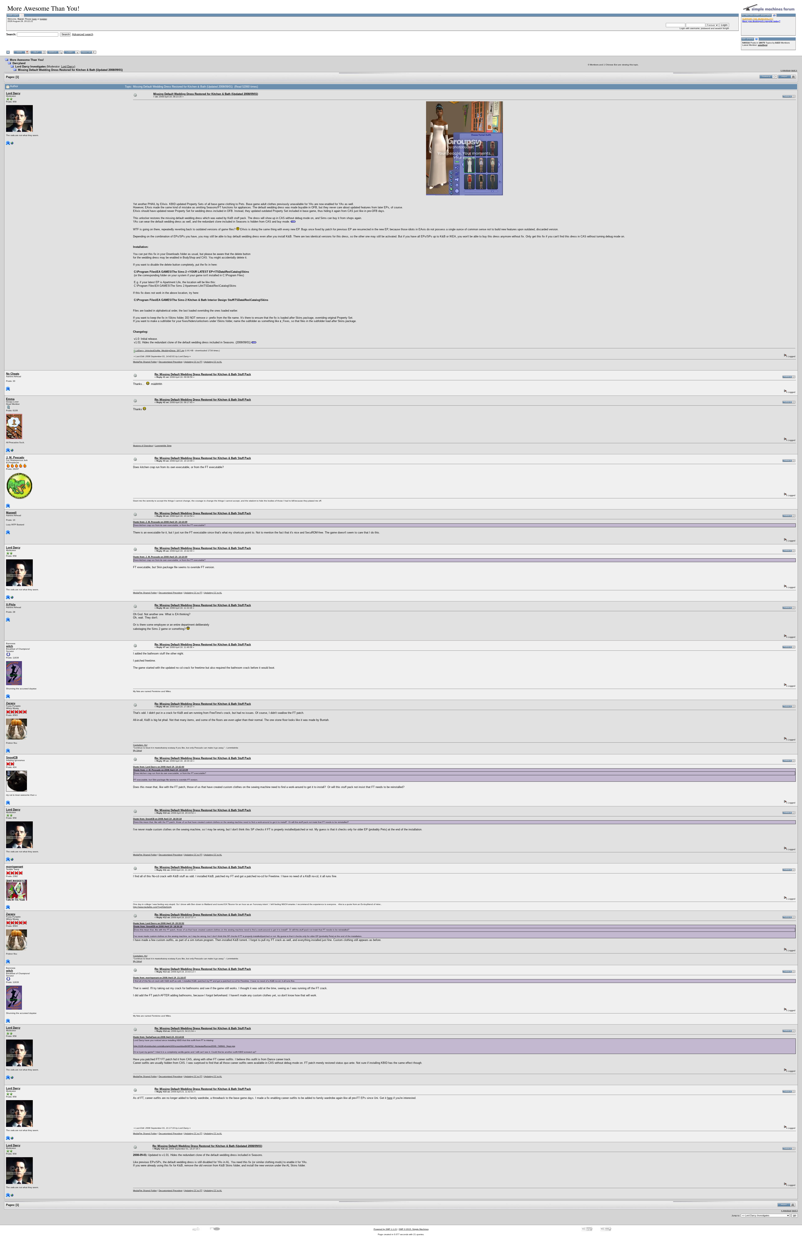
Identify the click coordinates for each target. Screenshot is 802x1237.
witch (9, 646)
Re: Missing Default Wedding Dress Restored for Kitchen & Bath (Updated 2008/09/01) (207, 1146)
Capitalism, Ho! (140, 745)
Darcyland (19, 63)
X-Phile (10, 604)
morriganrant (14, 866)
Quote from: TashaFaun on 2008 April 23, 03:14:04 (158, 1037)
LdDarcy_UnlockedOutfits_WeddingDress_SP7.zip (159, 350)
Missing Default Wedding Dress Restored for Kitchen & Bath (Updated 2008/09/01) (70, 69)
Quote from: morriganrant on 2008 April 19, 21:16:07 (159, 977)
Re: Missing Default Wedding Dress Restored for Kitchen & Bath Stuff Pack (203, 374)
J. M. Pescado (15, 457)
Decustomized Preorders (170, 362)
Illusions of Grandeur (143, 445)
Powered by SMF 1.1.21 (385, 1229)
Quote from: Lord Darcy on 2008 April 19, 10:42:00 (158, 767)
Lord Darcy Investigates (30, 66)
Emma (10, 399)
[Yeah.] (12, 451)
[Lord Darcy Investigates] (12, 144)
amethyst (762, 45)
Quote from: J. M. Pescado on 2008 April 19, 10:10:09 (160, 522)
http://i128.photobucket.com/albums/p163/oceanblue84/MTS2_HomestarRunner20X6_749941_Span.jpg (184, 1046)
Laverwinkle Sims (163, 445)
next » (794, 70)
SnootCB (12, 757)
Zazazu (10, 703)
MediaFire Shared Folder (145, 362)
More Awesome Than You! (27, 59)
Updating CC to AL (213, 362)
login (34, 19)
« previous (785, 70)
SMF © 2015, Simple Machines (414, 1229)
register (43, 19)
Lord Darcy (67, 66)
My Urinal (137, 750)
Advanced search (82, 34)
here (389, 1098)
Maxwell (11, 512)
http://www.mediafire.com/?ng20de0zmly (152, 907)
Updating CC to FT (193, 362)
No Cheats (12, 373)
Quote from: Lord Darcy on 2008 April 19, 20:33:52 (158, 923)
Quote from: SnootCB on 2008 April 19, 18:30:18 (157, 819)
